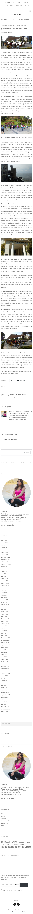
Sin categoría (4, 823)
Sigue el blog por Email (9, 869)
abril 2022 (4, 609)
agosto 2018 (4, 697)
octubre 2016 (4, 711)
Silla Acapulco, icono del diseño (8, 462)
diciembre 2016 (5, 706)
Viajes (26, 2)
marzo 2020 (4, 659)
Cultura (5, 5)
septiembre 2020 (6, 645)
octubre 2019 (4, 671)
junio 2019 (4, 680)
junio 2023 (4, 592)
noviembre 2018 (5, 692)
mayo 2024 (4, 573)
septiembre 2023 (6, 585)
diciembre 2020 (5, 638)
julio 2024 (3, 569)
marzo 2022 (4, 611)
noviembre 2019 (5, 668)
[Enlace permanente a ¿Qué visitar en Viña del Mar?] (16, 49)
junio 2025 (4, 547)
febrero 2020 (4, 661)
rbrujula (9, 32)
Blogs (20, 2)
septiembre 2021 (5, 623)
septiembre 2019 (5, 673)
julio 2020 (3, 649)
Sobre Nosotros (10, 2)
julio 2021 (3, 628)
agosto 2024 (4, 566)
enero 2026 (4, 540)
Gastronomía (4, 816)
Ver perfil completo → (8, 525)
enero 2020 (4, 664)
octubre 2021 (4, 621)
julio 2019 (3, 678)
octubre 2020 (5, 642)
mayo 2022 (4, 607)
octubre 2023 (5, 583)
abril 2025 (4, 550)
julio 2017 (3, 699)
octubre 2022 (5, 604)
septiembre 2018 (5, 695)
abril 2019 (3, 685)
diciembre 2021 (5, 619)
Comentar (26, 452)
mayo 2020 (4, 654)
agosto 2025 (4, 543)
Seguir (24, 885)
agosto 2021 (4, 626)
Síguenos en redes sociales (11, 856)
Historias (27, 5)
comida (8, 842)
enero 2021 (4, 635)
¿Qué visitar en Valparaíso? (25, 462)
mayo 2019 (4, 683)
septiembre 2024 (6, 564)
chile (12, 398)
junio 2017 (4, 702)
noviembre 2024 (5, 559)
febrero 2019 (4, 690)
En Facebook (5, 733)
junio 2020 (4, 652)
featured (28, 842)
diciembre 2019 (5, 666)
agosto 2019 (4, 675)
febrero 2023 (4, 602)
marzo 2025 (4, 552)
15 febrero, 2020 (11, 25)
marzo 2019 (4, 687)
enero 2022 (4, 616)
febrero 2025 (4, 554)
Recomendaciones (16, 5)
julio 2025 (3, 545)
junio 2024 (4, 571)
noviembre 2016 (5, 709)
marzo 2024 (4, 578)
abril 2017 (3, 704)
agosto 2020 (4, 647)
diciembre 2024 (5, 557)
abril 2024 (4, 576)
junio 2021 (4, 630)
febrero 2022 (4, 614)
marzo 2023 (4, 600)
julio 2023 (3, 590)
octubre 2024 (5, 562)
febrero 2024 (4, 581)
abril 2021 (3, 633)
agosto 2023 (4, 588)
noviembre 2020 (5, 640)
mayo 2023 (4, 595)
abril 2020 (4, 656)
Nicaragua (21, 844)
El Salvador (22, 842)
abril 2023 (4, 597)
